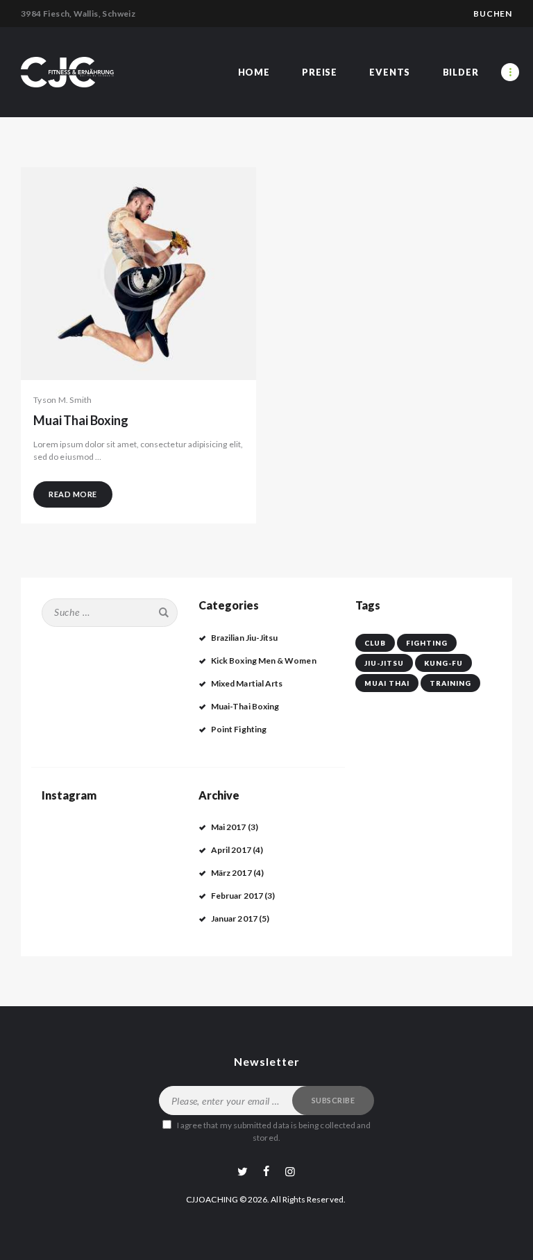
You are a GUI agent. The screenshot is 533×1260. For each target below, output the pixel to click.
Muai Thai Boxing (80, 420)
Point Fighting (238, 729)
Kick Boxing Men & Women (263, 660)
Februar (237, 895)
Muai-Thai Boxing (245, 706)
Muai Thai (386, 683)
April (231, 850)
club (375, 643)
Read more (73, 494)
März (231, 873)
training (450, 683)
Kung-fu (443, 663)
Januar (234, 918)
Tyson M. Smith (62, 400)
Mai (228, 827)
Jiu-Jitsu (384, 663)
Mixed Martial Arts (246, 683)
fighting (427, 643)
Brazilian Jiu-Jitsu (244, 637)
